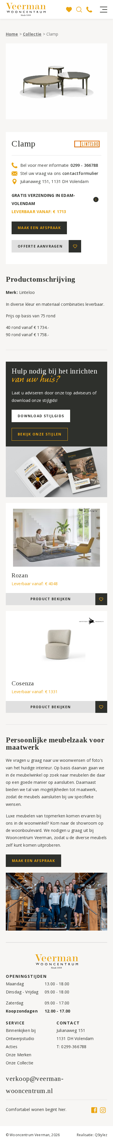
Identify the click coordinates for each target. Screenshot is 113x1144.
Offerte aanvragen (40, 246)
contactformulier (80, 173)
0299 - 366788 (84, 165)
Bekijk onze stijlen (40, 434)
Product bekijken (50, 598)
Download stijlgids (41, 415)
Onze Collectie (19, 1063)
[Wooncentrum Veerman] (35, 9)
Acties (11, 1046)
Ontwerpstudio (20, 1038)
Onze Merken (19, 1054)
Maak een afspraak (39, 227)
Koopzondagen (22, 1011)
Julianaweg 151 (71, 1030)
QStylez (101, 1134)
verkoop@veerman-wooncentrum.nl (34, 1084)
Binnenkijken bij (21, 1030)
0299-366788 (73, 1046)
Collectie (32, 34)
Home (12, 34)
